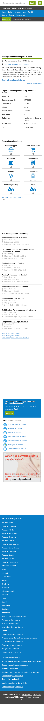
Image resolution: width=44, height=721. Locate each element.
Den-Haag (5, 609)
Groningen (5, 584)
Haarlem (5, 595)
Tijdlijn (10, 12)
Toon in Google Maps (34, 83)
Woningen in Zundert (15, 445)
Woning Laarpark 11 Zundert (13, 263)
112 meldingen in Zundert (16, 424)
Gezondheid (20, 15)
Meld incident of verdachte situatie (14, 616)
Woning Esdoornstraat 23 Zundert (15, 286)
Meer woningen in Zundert (11, 333)
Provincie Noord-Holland (10, 548)
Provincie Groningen (9, 537)
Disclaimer (20, 697)
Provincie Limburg (8, 540)
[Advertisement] (22, 41)
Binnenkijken (6, 19)
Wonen (11, 15)
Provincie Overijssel (9, 551)
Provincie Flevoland (9, 526)
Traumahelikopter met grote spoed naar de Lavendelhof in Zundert (18, 250)
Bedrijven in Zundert (14, 428)
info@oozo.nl (27, 695)
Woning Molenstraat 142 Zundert (14, 275)
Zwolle (4, 598)
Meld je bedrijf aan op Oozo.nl (12, 627)
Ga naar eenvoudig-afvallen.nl (12, 686)
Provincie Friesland (8, 530)
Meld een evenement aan (11, 623)
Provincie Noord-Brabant (10, 544)
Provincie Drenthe (8, 523)
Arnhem (4, 580)
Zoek (32, 3)
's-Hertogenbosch (8, 591)
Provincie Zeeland (8, 558)
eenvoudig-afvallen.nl (21, 479)
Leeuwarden (6, 577)
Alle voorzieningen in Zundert (12, 197)
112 (24, 12)
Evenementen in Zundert (16, 436)
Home (4, 12)
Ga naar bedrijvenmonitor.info (12, 676)
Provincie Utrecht (8, 555)
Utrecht (4, 602)
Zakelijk (30, 12)
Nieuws (4, 15)
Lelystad (5, 573)
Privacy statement (32, 697)
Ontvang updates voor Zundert (17, 64)
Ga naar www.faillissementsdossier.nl (15, 665)
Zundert (14, 8)
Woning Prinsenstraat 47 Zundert (14, 237)
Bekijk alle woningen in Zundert (14, 80)
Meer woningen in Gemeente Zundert (15, 338)
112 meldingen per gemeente (12, 641)
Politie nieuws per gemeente (12, 645)
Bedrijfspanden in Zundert (16, 449)
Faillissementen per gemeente (12, 634)
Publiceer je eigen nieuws (11, 620)
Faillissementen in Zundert (17, 440)
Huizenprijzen (16, 19)
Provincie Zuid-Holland (10, 562)
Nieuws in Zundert (14, 432)
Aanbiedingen (26, 19)
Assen (4, 569)
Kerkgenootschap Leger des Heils (15, 321)
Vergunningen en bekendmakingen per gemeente (19, 638)
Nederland (6, 8)
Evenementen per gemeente (12, 652)
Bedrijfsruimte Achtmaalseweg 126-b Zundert (19, 310)
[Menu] (40, 3)
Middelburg (6, 605)
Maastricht (5, 587)
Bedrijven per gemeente (10, 648)
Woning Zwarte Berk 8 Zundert (13, 298)
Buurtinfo (18, 12)
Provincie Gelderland (9, 533)
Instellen (9, 413)
